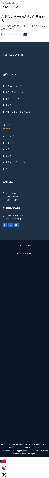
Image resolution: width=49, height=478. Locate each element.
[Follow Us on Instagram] (10, 225)
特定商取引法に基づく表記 (18, 112)
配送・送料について (15, 92)
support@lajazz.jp (13, 208)
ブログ (9, 156)
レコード (10, 143)
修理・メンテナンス (15, 99)
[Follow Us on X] (5, 225)
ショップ (10, 136)
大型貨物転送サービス (16, 162)
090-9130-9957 (12, 219)
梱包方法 (10, 105)
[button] (6, 7)
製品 (8, 149)
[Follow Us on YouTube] (16, 225)
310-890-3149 (11, 215)
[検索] (25, 34)
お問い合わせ (12, 169)
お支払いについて (14, 86)
